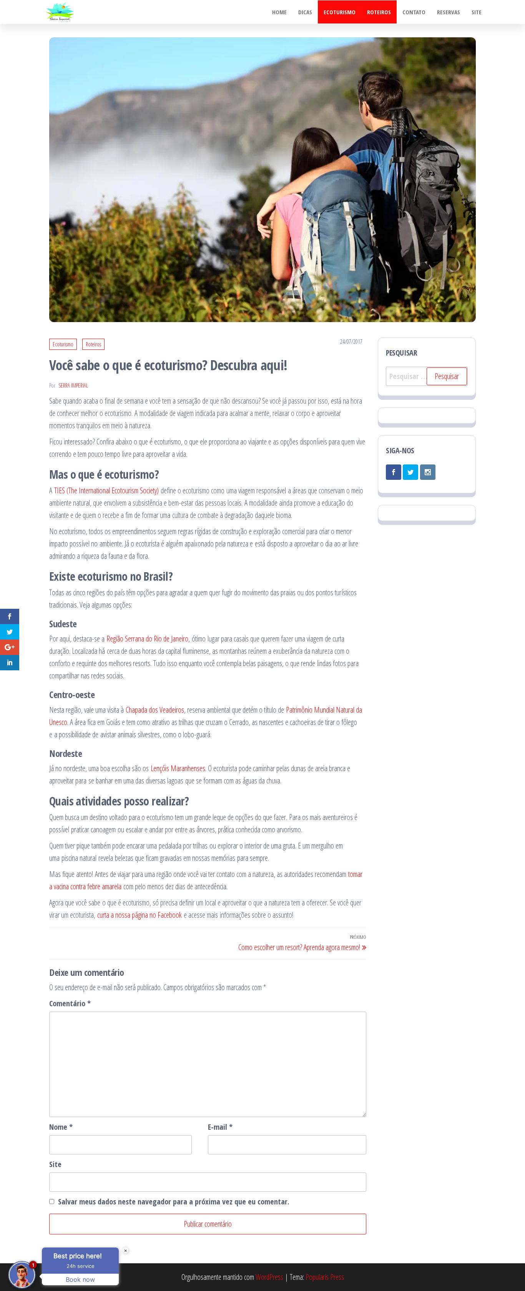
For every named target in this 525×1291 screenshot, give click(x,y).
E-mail (220, 1127)
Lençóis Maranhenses (178, 768)
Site (477, 12)
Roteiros (379, 12)
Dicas (305, 12)
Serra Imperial (73, 385)
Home (279, 12)
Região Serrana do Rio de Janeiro (147, 638)
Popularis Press (325, 1277)
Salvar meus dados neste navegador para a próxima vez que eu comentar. (173, 1201)
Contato (413, 12)
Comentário (70, 1003)
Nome (61, 1127)
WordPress (269, 1277)
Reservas (448, 12)
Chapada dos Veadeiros (155, 710)
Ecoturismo (340, 12)
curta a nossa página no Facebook (139, 915)
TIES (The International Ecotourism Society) (106, 490)
